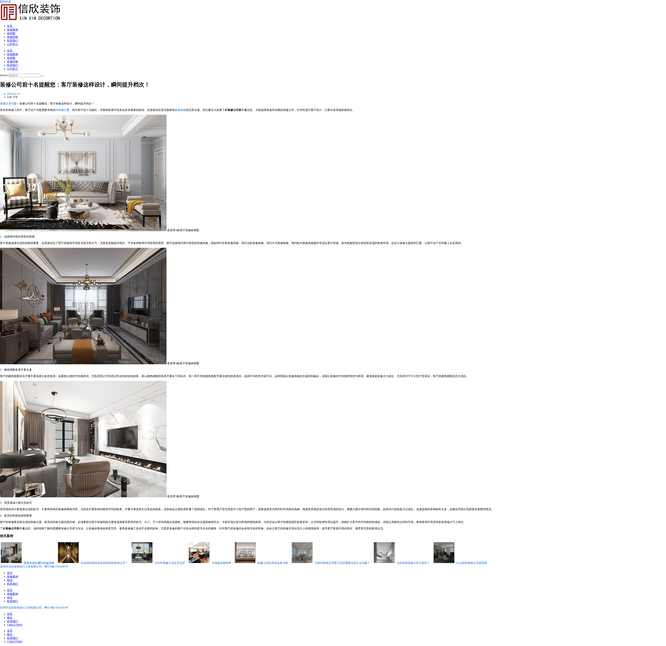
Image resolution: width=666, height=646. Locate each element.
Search (3, 75)
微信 (9, 617)
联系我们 (12, 40)
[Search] (42, 76)
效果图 (11, 33)
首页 (9, 26)
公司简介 (12, 44)
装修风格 (180, 109)
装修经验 (12, 37)
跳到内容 (5, 1)
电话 (9, 580)
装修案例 (12, 29)
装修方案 (63, 109)
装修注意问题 (8, 103)
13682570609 (14, 624)
